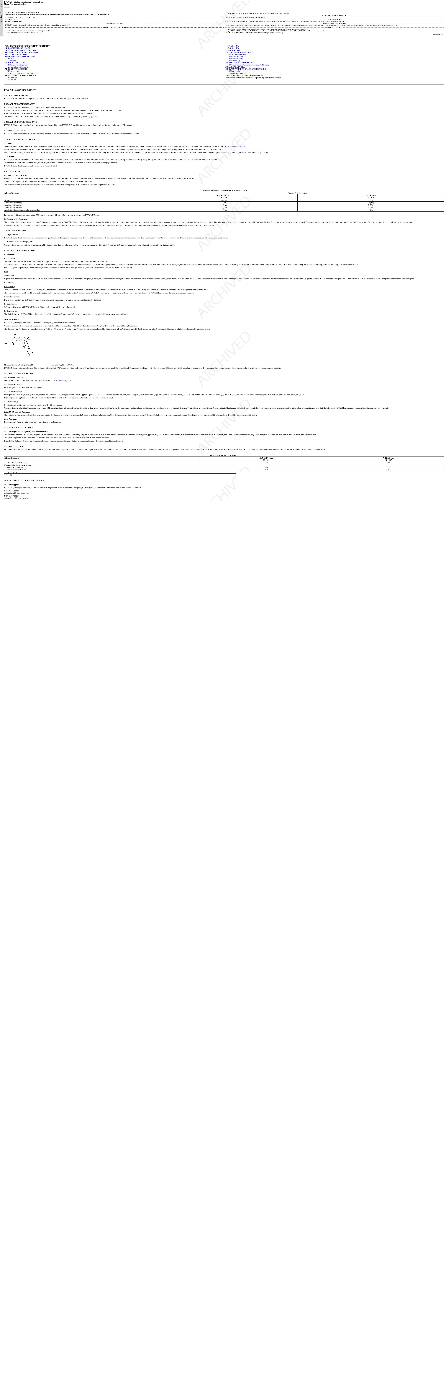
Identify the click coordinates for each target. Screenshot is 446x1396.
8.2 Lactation (11, 79)
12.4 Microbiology (233, 61)
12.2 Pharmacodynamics (236, 56)
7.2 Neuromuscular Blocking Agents (20, 73)
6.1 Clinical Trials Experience (17, 65)
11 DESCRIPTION (232, 50)
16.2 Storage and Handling (236, 73)
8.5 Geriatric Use (233, 48)
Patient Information (38, 523)
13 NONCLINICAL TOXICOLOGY (239, 63)
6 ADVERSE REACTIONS (16, 63)
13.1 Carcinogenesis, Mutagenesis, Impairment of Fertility (248, 65)
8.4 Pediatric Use (233, 46)
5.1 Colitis (10, 59)
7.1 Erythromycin (13, 71)
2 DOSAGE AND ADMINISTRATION (20, 50)
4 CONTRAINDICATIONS (16, 54)
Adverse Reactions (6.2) (236, 146)
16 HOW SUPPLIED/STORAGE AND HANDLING (246, 69)
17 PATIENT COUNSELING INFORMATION (244, 75)
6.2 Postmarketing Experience (18, 67)
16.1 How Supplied (234, 71)
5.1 (395, 25)
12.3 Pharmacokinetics (235, 59)
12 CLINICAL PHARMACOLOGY (239, 52)
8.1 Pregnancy (12, 77)
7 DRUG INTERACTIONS (16, 69)
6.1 (307, 29)
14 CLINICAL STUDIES (235, 67)
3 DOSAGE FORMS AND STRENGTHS (21, 52)
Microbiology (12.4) (63, 381)
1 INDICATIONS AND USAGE (17, 48)
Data (356, 265)
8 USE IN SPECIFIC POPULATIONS (20, 75)
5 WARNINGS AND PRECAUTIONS (20, 56)
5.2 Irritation (11, 61)
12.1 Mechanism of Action (236, 54)
